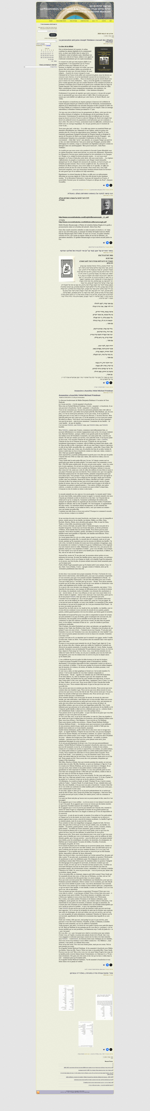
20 (43, 55)
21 (41, 55)
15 (52, 55)
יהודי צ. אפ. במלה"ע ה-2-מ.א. (97, 1054)
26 (45, 57)
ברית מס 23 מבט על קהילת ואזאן (97, 247)
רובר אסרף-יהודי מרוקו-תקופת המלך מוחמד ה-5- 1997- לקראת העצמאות (95, 1070)
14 (41, 53)
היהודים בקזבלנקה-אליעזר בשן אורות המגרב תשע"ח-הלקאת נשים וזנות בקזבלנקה (93, 1079)
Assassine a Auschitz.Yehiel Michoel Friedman (93, 391)
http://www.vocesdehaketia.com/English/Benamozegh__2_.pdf (84, 217)
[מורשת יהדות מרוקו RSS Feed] (38, 1092)
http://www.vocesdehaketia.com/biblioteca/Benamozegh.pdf (82, 222)
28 (41, 57)
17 (49, 55)
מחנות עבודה (81, 1054)
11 (47, 53)
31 (49, 59)
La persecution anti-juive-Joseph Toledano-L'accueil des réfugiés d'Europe (86, 41)
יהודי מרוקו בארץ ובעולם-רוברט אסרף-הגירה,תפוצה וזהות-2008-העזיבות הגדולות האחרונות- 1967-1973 (88, 1067)
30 (50, 59)
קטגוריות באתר (73, 20)
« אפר (55, 61)
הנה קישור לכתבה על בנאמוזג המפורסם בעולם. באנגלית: (90, 193)
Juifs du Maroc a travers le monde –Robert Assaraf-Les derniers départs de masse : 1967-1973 (89, 1077)
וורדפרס (81, 1092)
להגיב (86, 969)
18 (47, 55)
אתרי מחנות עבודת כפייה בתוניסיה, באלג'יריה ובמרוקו (91, 973)
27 (43, 57)
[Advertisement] (81, 27)
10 (49, 53)
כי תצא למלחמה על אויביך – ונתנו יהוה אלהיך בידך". (100, 1085)
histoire (70, 425)
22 (52, 57)
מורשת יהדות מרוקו (100, 6)
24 (49, 57)
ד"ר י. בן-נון (95, 20)
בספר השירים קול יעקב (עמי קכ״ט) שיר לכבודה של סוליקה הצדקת (86, 251)
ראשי (110, 20)
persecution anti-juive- (77, 189)
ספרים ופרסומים (85, 20)
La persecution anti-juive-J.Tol (97, 189)
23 (50, 57)
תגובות (50, 20)
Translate (48, 45)
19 (45, 55)
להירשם (53, 34)
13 (43, 53)
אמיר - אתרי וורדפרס (65, 1092)
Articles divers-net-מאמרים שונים (96, 969)
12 (45, 53)
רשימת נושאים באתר (61, 20)
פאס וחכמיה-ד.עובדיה (99, 387)
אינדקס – (103, 20)
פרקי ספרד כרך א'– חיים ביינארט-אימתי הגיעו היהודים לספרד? (98, 1082)
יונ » (52, 61)
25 (47, 57)
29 (52, 59)
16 (50, 55)
